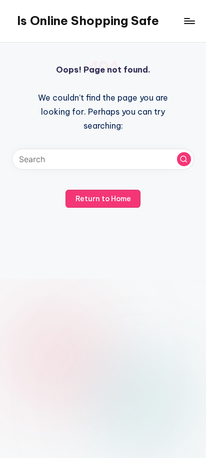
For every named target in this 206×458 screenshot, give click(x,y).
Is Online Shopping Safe (88, 20)
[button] (184, 159)
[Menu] (189, 21)
